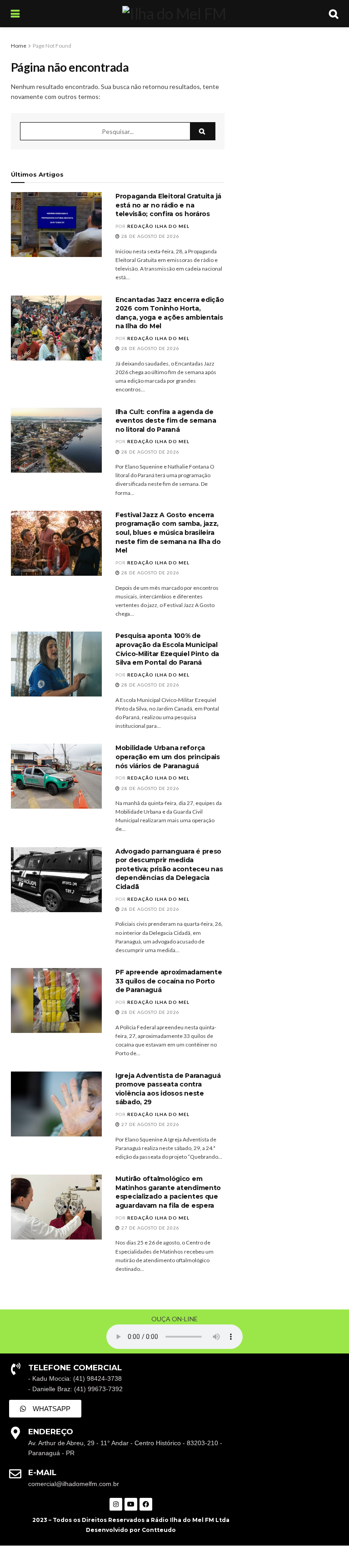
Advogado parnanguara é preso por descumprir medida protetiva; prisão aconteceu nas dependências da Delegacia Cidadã (169, 869)
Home (18, 45)
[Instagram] (116, 1504)
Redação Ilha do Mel (158, 226)
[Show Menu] (15, 13)
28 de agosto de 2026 (149, 236)
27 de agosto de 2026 (149, 1124)
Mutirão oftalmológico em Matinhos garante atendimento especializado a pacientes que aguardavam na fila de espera (168, 1192)
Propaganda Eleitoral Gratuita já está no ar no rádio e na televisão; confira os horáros (168, 205)
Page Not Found (52, 45)
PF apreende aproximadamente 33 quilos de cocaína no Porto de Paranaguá (168, 981)
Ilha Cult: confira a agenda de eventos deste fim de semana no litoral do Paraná (165, 421)
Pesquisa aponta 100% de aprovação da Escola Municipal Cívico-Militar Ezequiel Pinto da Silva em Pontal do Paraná (167, 649)
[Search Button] (333, 13)
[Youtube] (131, 1504)
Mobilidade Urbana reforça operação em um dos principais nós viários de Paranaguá (167, 757)
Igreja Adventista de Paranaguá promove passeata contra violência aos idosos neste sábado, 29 (168, 1089)
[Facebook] (146, 1504)
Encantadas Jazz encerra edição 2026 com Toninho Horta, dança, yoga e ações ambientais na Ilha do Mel (169, 313)
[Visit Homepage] (174, 13)
